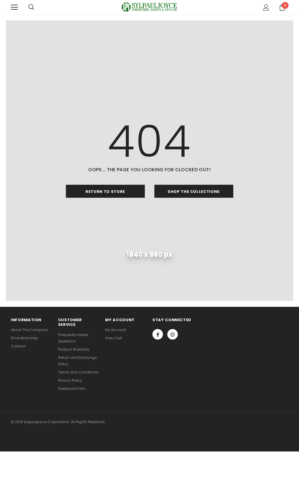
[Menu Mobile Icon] (14, 7)
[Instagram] (172, 334)
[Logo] (149, 7)
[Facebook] (157, 334)
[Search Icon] (31, 7)
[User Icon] (266, 7)
